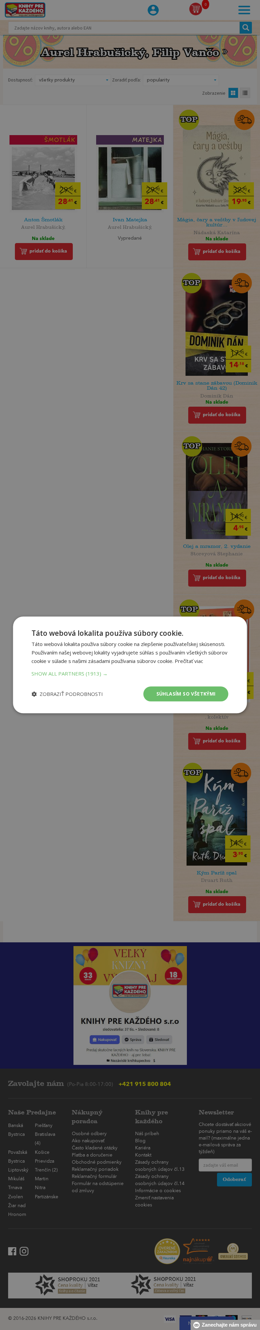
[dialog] (130, 664)
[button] (129, 673)
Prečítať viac (189, 661)
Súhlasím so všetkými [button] (186, 693)
